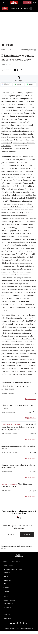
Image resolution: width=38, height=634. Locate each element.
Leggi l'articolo (30, 399)
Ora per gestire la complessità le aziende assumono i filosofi (18, 466)
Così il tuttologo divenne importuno (16, 485)
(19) (35, 412)
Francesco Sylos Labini (10, 452)
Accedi (11, 534)
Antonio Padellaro (8, 412)
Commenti (7, 45)
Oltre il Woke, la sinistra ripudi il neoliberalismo (15, 387)
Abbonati (27, 3)
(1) (35, 433)
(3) (35, 393)
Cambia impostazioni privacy (12, 569)
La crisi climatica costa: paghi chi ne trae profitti (18, 447)
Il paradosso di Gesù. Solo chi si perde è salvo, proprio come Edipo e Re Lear (18, 427)
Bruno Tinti (6, 64)
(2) (35, 471)
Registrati (27, 534)
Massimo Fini (6, 472)
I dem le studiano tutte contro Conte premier (17, 406)
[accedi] (34, 3)
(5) (35, 452)
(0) (35, 490)
